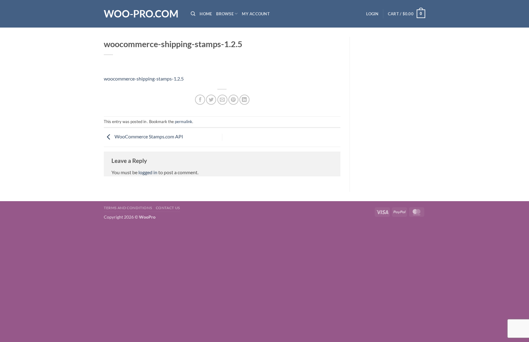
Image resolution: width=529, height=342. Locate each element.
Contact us (168, 207)
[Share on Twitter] (211, 100)
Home (206, 13)
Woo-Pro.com (141, 14)
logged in (147, 172)
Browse (225, 13)
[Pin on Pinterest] (233, 100)
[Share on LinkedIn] (244, 100)
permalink (183, 121)
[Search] (193, 14)
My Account (256, 13)
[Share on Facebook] (200, 100)
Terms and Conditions (128, 207)
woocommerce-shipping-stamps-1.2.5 (144, 78)
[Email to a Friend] (222, 100)
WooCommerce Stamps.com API (148, 136)
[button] (372, 14)
